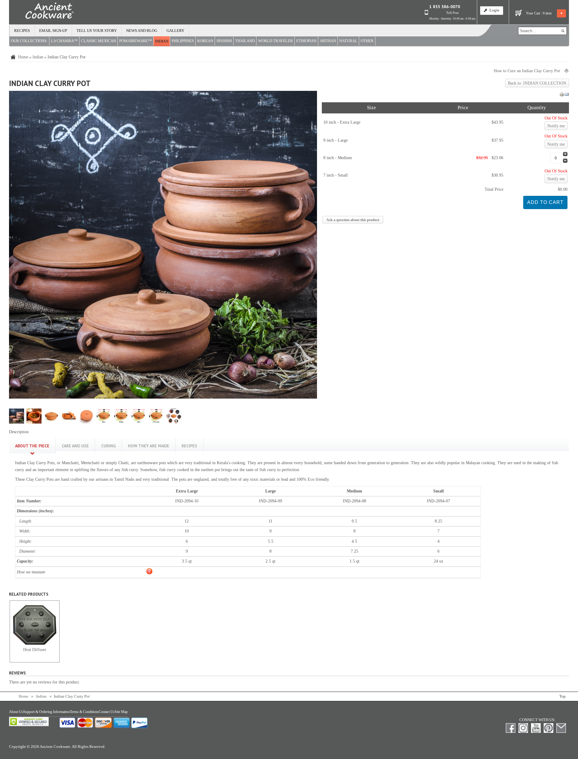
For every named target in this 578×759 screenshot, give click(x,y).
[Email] (566, 95)
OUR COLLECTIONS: (29, 41)
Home (23, 57)
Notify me (556, 126)
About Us (16, 712)
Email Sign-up (53, 31)
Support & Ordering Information (46, 712)
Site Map (121, 712)
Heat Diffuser (34, 649)
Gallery (175, 31)
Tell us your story (96, 31)
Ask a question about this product (352, 220)
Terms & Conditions (84, 712)
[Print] (561, 95)
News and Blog (141, 31)
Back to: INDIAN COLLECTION (537, 83)
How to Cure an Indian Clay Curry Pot (527, 71)
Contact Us (107, 712)
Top (562, 696)
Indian (38, 57)
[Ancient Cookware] (41, 12)
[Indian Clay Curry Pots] (163, 397)
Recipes (22, 31)
